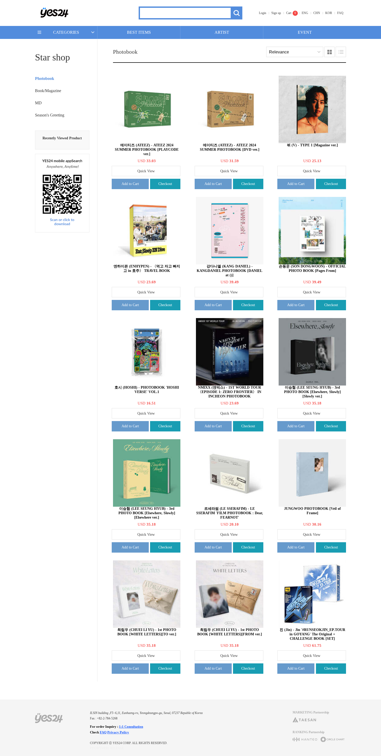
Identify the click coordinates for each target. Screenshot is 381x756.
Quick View (146, 171)
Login (262, 13)
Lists (341, 52)
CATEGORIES (66, 32)
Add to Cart (130, 184)
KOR (328, 13)
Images (329, 52)
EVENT (305, 32)
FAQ (340, 13)
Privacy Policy (118, 732)
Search (236, 13)
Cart (288, 13)
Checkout (165, 184)
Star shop (52, 57)
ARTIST (222, 32)
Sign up (276, 13)
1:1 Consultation (131, 726)
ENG (305, 13)
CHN (316, 13)
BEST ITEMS (139, 32)
